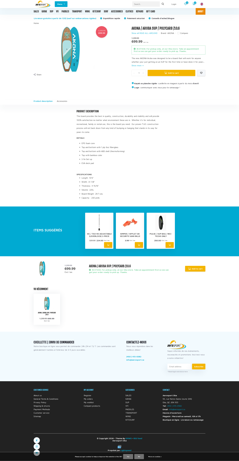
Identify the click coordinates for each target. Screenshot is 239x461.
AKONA (170, 33)
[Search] (163, 4)
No (139, 457)
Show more (137, 65)
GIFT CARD (150, 11)
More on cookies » (155, 457)
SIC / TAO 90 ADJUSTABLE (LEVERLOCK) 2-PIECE (99, 235)
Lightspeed (125, 450)
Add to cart (173, 73)
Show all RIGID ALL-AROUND (144, 33)
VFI (57, 11)
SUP (51, 11)
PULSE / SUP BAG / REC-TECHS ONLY (161, 235)
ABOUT (200, 11)
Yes (128, 457)
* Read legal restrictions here (177, 372)
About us (38, 395)
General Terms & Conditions (46, 399)
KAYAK (44, 11)
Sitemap (37, 416)
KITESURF (97, 11)
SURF (106, 11)
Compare (184, 33)
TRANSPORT (77, 11)
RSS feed (138, 438)
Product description (43, 101)
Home (36, 23)
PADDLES (65, 11)
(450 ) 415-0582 (133, 356)
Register (87, 395)
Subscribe (198, 366)
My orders (88, 399)
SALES (36, 11)
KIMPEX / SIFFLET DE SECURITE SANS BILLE (130, 235)
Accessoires (62, 101)
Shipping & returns (42, 406)
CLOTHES (129, 11)
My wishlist (89, 402)
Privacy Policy (40, 402)
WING (87, 11)
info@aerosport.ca (135, 360)
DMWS (129, 438)
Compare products (92, 406)
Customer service (41, 413)
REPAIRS (139, 11)
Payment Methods (42, 409)
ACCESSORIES (117, 11)
